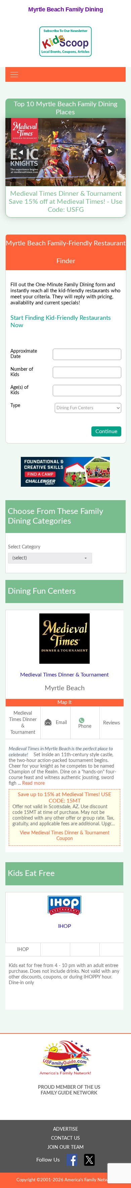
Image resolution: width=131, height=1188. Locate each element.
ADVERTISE (65, 1129)
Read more (33, 783)
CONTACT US (65, 1138)
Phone (84, 726)
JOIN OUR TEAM (65, 1147)
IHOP (64, 926)
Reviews (111, 723)
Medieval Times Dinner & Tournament (64, 674)
